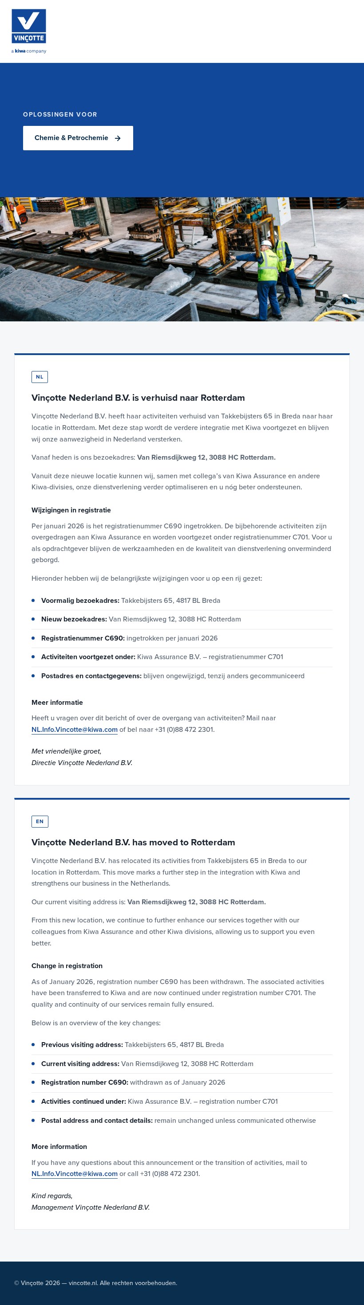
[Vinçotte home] (29, 31)
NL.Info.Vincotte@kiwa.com (75, 729)
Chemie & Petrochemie (71, 137)
